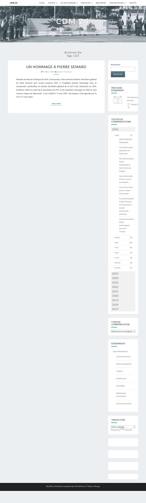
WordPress (80, 486)
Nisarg (97, 486)
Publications (85, 3)
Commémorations (123, 356)
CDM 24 (13, 2)
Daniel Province (64, 72)
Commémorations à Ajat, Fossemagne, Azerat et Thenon (126, 225)
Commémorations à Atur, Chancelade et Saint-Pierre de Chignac (126, 164)
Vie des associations (124, 403)
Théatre (119, 371)
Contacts (132, 3)
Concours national (116, 3)
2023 (115, 282)
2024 (115, 278)
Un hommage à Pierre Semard (56, 67)
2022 (115, 287)
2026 (115, 129)
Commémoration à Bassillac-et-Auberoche (126, 150)
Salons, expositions (123, 364)
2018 (115, 304)
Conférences (121, 378)
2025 (115, 273)
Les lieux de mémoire (68, 3)
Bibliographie (101, 3)
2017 (115, 309)
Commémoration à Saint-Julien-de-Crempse (126, 190)
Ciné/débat (120, 386)
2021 (115, 291)
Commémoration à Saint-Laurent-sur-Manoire (126, 179)
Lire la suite (57, 104)
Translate (128, 430)
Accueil (42, 3)
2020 (115, 295)
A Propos (51, 3)
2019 (115, 300)
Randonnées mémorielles (121, 394)
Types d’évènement (120, 351)
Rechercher (115, 64)
